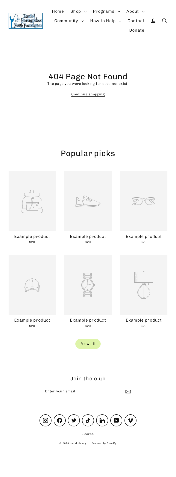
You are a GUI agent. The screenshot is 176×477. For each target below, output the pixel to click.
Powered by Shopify (103, 443)
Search (88, 434)
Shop (76, 11)
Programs (104, 11)
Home (58, 11)
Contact (135, 20)
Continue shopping (88, 94)
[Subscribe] (127, 391)
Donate (136, 30)
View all (88, 344)
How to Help (103, 20)
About (133, 11)
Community (66, 20)
